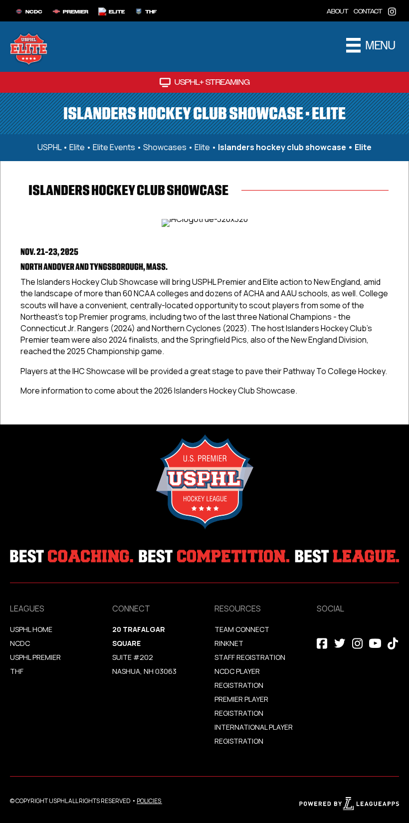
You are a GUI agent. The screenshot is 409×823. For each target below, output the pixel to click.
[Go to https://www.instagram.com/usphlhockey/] (392, 10)
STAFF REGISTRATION (249, 657)
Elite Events (114, 147)
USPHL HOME (31, 629)
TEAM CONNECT (241, 629)
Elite (77, 147)
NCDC (20, 643)
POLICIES (149, 801)
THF (16, 671)
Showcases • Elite (176, 147)
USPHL (49, 147)
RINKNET (228, 643)
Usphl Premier (35, 657)
